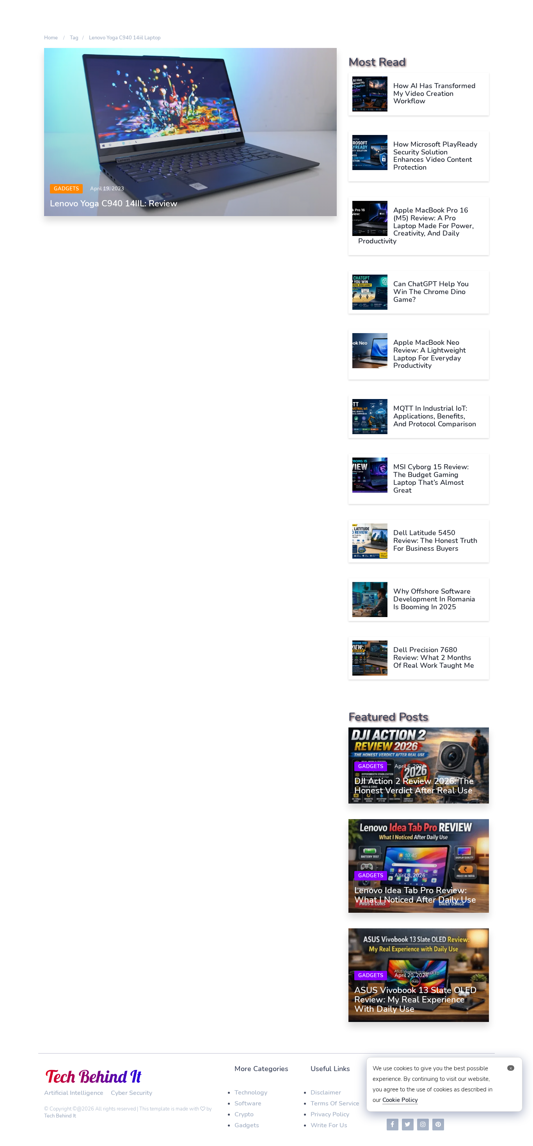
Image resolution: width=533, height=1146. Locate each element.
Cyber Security (131, 1093)
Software (248, 1103)
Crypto (244, 1114)
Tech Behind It (60, 1115)
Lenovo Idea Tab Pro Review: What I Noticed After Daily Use (415, 895)
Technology (251, 1092)
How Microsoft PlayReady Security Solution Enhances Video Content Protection (435, 156)
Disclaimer (326, 1092)
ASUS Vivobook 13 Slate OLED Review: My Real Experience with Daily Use (415, 1000)
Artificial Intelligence (73, 1093)
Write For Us (329, 1125)
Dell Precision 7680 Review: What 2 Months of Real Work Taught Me (433, 657)
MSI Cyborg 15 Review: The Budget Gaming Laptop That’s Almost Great (431, 478)
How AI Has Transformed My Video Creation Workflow (434, 93)
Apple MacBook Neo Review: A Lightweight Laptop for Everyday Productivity (429, 354)
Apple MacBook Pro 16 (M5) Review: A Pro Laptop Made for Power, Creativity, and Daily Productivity (416, 226)
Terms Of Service (335, 1103)
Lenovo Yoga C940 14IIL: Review (114, 203)
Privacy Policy (330, 1114)
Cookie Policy (400, 1100)
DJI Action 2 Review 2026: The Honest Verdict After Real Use (414, 786)
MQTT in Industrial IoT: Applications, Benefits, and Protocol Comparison (434, 416)
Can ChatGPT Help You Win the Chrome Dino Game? (431, 291)
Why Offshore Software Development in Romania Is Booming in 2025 (434, 599)
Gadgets (66, 188)
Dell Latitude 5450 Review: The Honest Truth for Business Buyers (435, 540)
